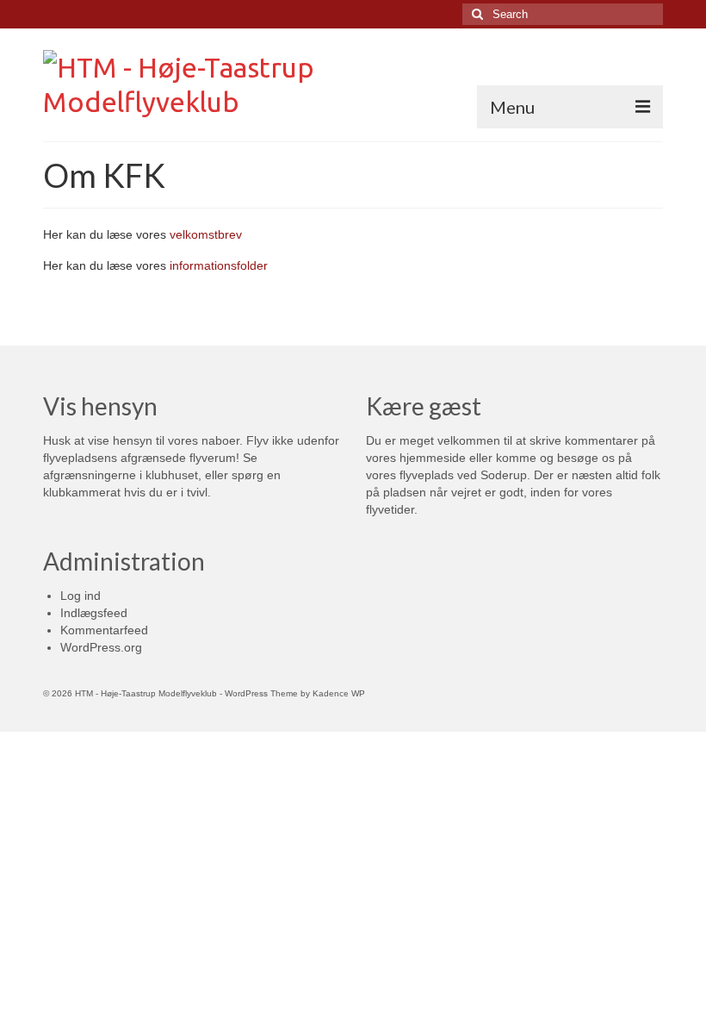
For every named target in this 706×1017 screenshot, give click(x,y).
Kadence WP (339, 693)
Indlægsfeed (93, 613)
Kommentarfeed (104, 630)
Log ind (80, 595)
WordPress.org (101, 647)
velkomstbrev (206, 234)
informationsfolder (219, 265)
